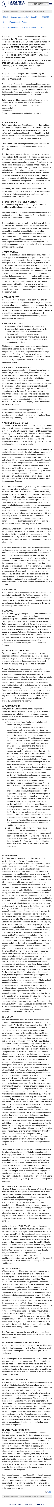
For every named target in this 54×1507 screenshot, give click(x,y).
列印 (49, 1492)
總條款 (5, 17)
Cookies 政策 (39, 1504)
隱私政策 (28, 1504)
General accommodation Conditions (25, 17)
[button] (38, 4)
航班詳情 (45, 17)
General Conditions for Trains (14, 22)
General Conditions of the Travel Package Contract (23, 27)
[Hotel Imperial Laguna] (13, 4)
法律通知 (12, 1504)
